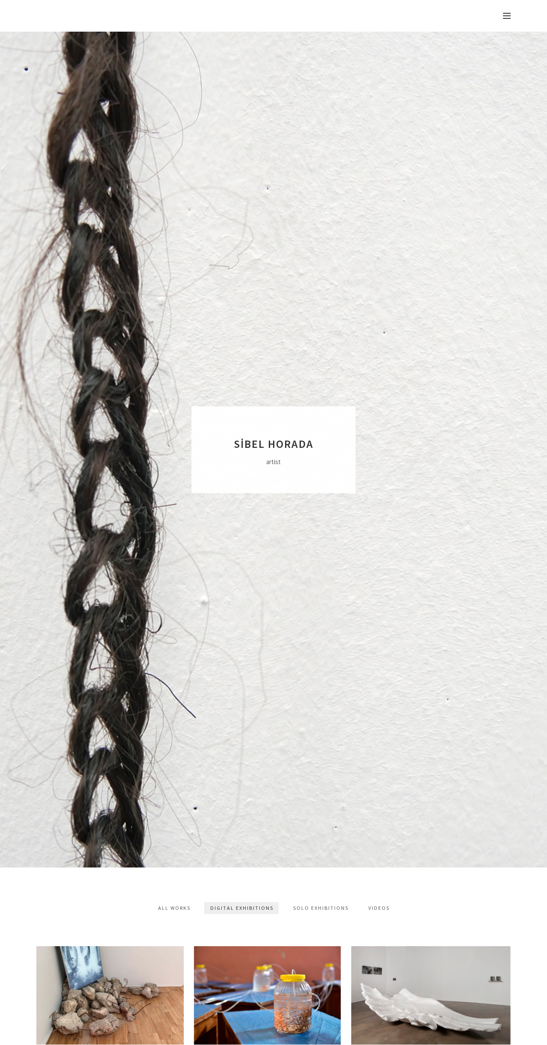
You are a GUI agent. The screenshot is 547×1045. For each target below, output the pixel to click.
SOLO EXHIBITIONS (321, 908)
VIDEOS (379, 908)
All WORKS (174, 908)
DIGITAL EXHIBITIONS (242, 908)
